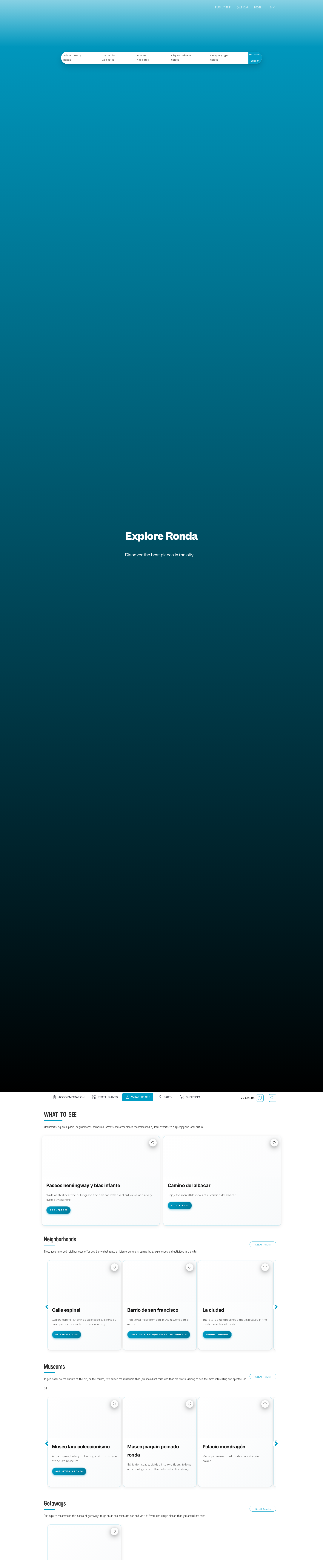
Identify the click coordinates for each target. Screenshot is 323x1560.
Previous (47, 1307)
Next (276, 1307)
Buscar (255, 60)
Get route (254, 54)
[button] (67, 1097)
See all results (262, 1244)
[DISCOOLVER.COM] (62, 7)
